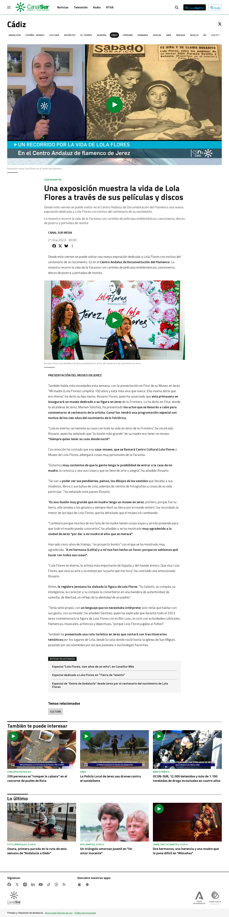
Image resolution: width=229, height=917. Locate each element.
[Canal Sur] (32, 7)
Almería (101, 35)
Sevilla (194, 35)
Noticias (62, 7)
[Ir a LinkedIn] (33, 884)
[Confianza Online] (215, 898)
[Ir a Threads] (57, 884)
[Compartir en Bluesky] (66, 246)
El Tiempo (86, 35)
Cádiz (114, 35)
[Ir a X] (220, 24)
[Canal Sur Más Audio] (215, 7)
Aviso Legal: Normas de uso (59, 912)
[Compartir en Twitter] (60, 246)
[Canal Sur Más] (194, 7)
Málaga (180, 35)
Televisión (81, 7)
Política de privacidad (85, 912)
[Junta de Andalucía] (199, 898)
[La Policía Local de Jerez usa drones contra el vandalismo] (114, 749)
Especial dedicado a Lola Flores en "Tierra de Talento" (88, 675)
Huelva (157, 35)
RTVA (109, 7)
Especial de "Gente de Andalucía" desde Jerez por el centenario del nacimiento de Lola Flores (110, 685)
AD (204, 35)
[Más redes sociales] (72, 246)
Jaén (168, 35)
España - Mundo (35, 35)
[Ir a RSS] (64, 884)
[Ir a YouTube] (41, 884)
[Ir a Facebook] (10, 884)
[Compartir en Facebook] (54, 246)
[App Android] (88, 884)
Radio (97, 7)
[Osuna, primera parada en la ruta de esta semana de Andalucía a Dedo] (41, 822)
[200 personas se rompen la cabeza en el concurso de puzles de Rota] (41, 749)
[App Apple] (80, 884)
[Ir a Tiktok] (49, 884)
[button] (114, 104)
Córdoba (128, 35)
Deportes (69, 35)
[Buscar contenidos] (177, 7)
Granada (143, 35)
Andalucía (15, 35)
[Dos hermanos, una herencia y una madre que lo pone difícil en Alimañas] (187, 822)
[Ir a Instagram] (25, 884)
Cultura (54, 35)
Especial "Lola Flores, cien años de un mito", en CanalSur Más (93, 667)
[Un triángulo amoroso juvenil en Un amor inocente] (114, 822)
